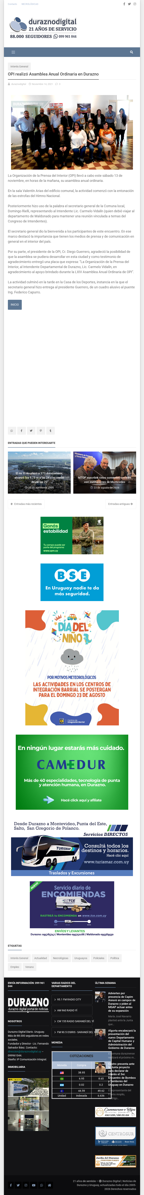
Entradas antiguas (119, 503)
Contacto (13, 4)
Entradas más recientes (28, 503)
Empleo (14, 966)
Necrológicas (60, 958)
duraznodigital (19, 84)
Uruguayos (80, 958)
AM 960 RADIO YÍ (67, 1010)
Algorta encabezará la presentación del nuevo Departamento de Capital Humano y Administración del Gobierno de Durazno (122, 1039)
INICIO (15, 304)
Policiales (98, 958)
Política (114, 958)
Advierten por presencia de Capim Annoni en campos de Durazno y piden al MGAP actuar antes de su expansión (121, 1002)
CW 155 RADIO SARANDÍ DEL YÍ (75, 1021)
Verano (29, 966)
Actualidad (40, 958)
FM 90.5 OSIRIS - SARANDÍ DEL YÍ (75, 1032)
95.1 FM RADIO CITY (69, 999)
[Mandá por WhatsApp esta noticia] (12, 431)
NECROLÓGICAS (30, 4)
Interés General (19, 66)
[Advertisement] (72, 342)
